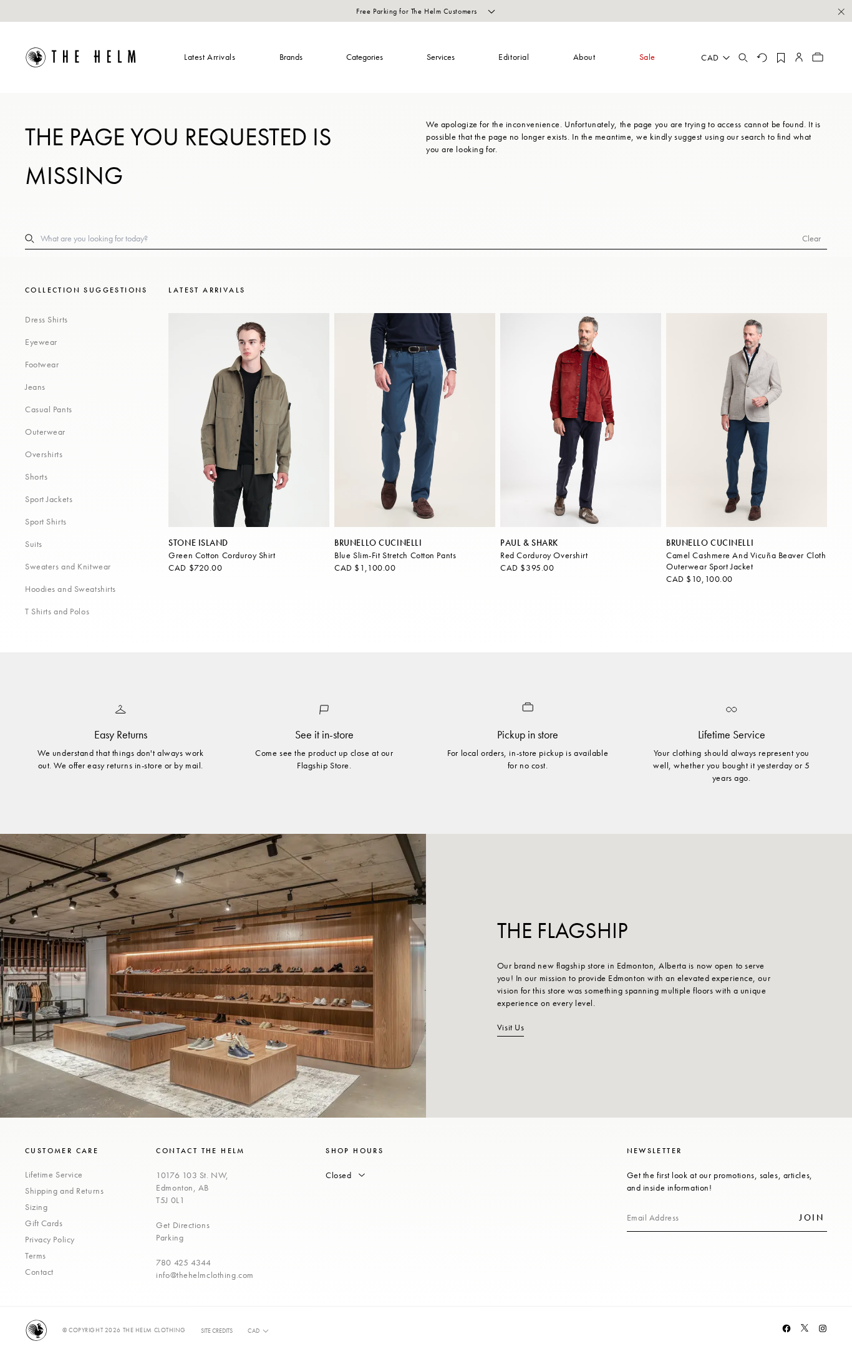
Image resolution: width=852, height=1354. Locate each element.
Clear (811, 238)
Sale (647, 56)
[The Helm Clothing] (81, 57)
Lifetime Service (54, 1174)
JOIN (811, 1217)
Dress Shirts (46, 319)
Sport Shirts (46, 521)
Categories (364, 56)
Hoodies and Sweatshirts (70, 588)
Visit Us (510, 1027)
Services (441, 56)
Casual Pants (48, 409)
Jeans (35, 386)
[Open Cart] (817, 57)
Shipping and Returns (64, 1190)
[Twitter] (804, 1328)
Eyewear (41, 341)
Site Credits (217, 1331)
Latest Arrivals (209, 56)
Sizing (36, 1206)
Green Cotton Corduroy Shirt (221, 555)
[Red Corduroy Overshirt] (580, 420)
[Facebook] (786, 1328)
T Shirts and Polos (57, 611)
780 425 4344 (183, 1262)
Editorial (513, 56)
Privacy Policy (50, 1239)
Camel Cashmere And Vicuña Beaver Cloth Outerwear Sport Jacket (746, 560)
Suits (33, 543)
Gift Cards (44, 1223)
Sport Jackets (48, 499)
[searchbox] (421, 238)
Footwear (42, 364)
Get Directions (183, 1225)
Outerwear (45, 431)
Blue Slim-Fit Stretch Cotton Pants (395, 555)
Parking (169, 1237)
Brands (291, 56)
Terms (35, 1255)
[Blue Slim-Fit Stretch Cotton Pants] (414, 420)
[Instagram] (822, 1328)
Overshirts (44, 454)
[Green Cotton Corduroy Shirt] (248, 420)
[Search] (742, 57)
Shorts (36, 476)
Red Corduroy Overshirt (544, 555)
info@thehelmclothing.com (204, 1274)
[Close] (841, 11)
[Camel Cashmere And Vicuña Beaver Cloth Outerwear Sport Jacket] (746, 420)
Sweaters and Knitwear (68, 566)
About (584, 56)
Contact (39, 1271)
